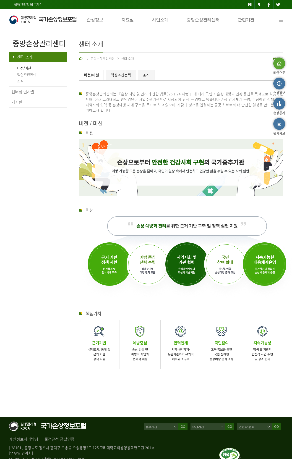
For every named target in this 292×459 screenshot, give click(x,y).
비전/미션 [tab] (91, 75)
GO (183, 426)
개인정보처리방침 (23, 439)
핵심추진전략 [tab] (121, 75)
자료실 (127, 19)
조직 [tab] (146, 75)
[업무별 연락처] (21, 453)
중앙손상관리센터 (203, 19)
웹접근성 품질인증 (59, 439)
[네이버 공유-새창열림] (249, 4)
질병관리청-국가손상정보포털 (42, 19)
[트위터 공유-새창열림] (278, 4)
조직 (20, 81)
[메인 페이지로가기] (81, 58)
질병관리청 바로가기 (28, 4)
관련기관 (246, 19)
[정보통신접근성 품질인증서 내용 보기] (230, 451)
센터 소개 (25, 57)
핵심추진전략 (26, 74)
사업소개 (160, 19)
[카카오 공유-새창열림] (259, 4)
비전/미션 (24, 68)
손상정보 (95, 19)
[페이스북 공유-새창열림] (268, 4)
